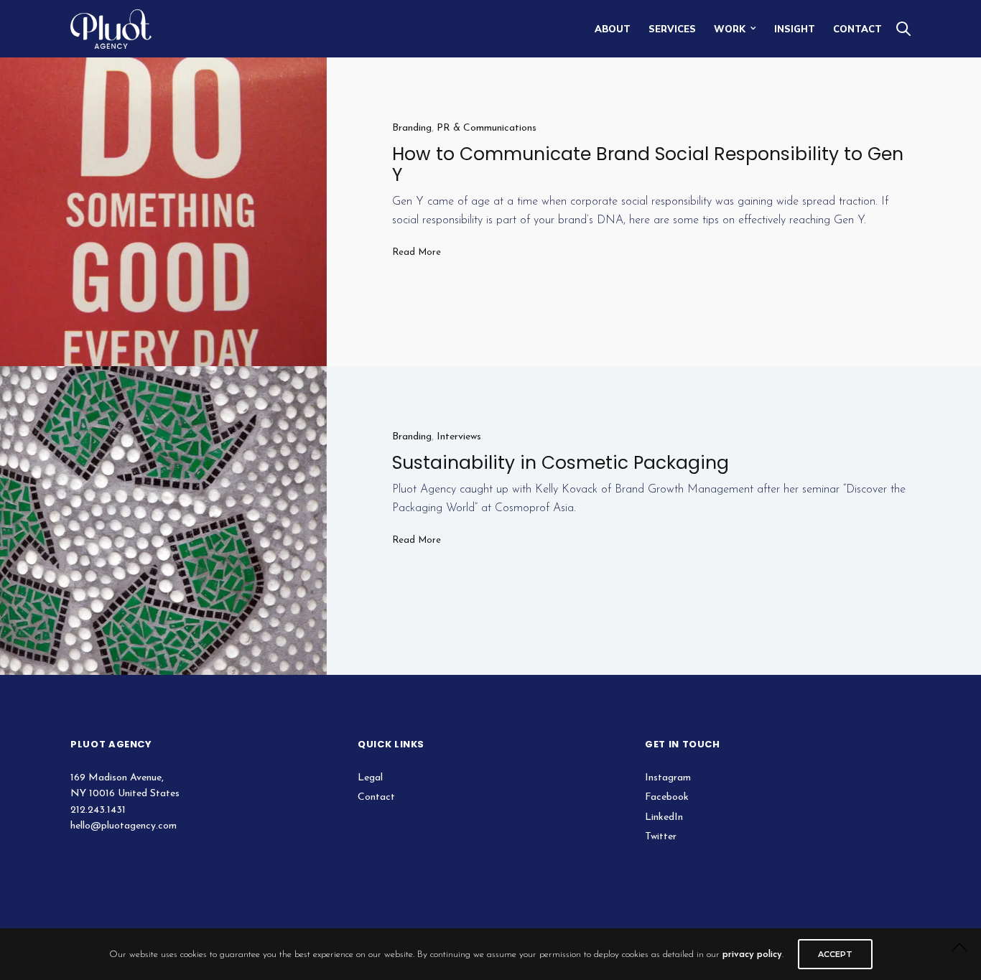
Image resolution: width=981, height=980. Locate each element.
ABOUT (613, 28)
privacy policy (752, 954)
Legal (370, 778)
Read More (416, 252)
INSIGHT (794, 28)
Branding (412, 128)
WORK (729, 28)
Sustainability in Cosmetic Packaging (560, 462)
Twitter (661, 836)
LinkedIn (664, 817)
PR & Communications (486, 128)
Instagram (668, 778)
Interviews (459, 436)
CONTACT (857, 28)
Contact (376, 797)
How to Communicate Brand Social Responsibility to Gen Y (647, 164)
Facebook (667, 797)
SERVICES (672, 28)
